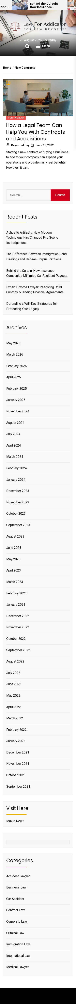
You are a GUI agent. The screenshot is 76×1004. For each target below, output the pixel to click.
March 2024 (14, 457)
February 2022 (16, 730)
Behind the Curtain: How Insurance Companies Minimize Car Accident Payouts (46, 5)
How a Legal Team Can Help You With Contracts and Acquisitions (35, 132)
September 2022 (18, 650)
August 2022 (15, 661)
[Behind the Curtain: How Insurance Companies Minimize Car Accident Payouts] (20, 5)
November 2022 (17, 627)
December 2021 (17, 752)
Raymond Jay (20, 145)
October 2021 (16, 775)
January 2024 (15, 480)
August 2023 (15, 536)
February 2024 (16, 468)
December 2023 (17, 491)
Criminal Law (15, 933)
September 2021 (18, 786)
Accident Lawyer (18, 876)
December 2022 (17, 616)
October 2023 (16, 513)
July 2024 (13, 434)
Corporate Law (16, 921)
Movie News (15, 821)
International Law (18, 956)
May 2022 (13, 695)
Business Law (16, 887)
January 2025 (15, 400)
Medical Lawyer (17, 967)
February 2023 (16, 593)
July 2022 (13, 673)
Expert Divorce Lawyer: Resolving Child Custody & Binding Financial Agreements (35, 289)
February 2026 (16, 366)
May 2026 (13, 343)
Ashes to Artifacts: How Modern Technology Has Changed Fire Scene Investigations (32, 238)
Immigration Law (18, 944)
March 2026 (14, 354)
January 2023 (15, 604)
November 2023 (17, 502)
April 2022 (13, 707)
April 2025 (13, 377)
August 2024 (15, 423)
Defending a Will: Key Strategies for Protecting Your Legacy (31, 306)
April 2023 (13, 570)
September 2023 (18, 525)
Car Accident (15, 899)
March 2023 (14, 582)
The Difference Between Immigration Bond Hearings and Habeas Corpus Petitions (36, 256)
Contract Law (16, 118)
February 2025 (16, 389)
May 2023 (13, 559)
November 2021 (17, 764)
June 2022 (13, 684)
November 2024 (17, 411)
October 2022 (16, 639)
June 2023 (13, 548)
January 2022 (15, 741)
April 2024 (13, 445)
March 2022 (14, 718)
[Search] (27, 46)
